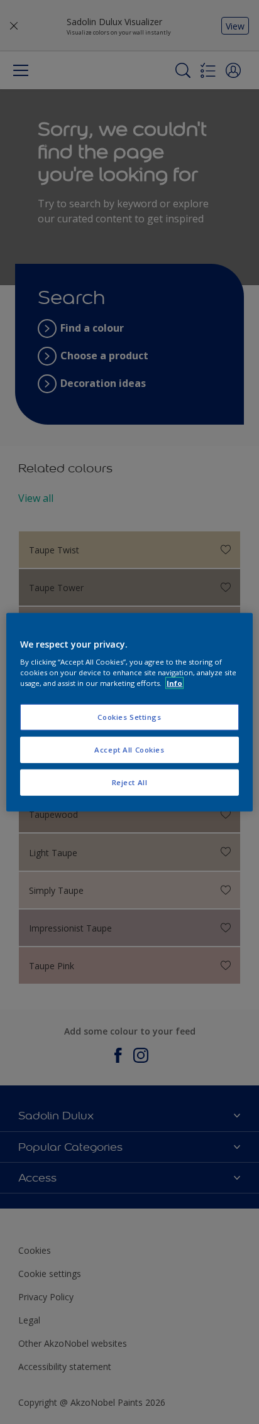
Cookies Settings (129, 717)
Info (174, 683)
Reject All (130, 782)
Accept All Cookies (129, 749)
